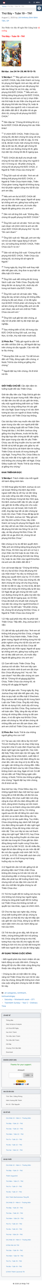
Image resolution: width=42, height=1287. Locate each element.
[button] (39, 8)
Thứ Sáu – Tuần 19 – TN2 (14, 1250)
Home (4, 6)
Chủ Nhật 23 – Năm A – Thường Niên (18, 1118)
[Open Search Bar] (29, 2)
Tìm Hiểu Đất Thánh (12, 1040)
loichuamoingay (8, 996)
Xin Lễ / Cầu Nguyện (13, 1104)
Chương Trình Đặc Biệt (13, 1048)
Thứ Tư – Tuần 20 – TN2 (14, 1224)
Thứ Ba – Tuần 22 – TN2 (14, 1145)
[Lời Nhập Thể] (3, 2)
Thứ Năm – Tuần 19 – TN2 (14, 1256)
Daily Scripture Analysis (14, 1024)
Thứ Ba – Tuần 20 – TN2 (14, 1229)
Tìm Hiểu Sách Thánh (13, 1036)
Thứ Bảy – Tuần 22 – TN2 (14, 1123)
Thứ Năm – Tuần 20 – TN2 (14, 1218)
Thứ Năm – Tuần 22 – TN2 (14, 1134)
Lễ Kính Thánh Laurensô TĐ (15, 1272)
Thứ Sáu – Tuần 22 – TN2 (14, 1129)
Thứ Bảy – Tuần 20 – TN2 (14, 1208)
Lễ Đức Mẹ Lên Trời (12, 1245)
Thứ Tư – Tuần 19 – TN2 (14, 1261)
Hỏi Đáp (8, 1044)
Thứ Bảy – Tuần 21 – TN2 (14, 1170)
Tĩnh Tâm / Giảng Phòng (14, 1096)
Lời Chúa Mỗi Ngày (12, 1028)
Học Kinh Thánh (11, 1032)
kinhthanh (21, 993)
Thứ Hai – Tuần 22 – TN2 (14, 1150)
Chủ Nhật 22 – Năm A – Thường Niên (18, 1165)
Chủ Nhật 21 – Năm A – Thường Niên (18, 1202)
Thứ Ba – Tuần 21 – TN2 (14, 1192)
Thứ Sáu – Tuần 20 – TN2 (14, 1213)
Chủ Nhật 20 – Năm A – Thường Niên (18, 1240)
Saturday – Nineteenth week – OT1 (20, 999)
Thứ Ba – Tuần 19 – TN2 (14, 1266)
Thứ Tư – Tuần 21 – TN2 (14, 1186)
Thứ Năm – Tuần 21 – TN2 (14, 1181)
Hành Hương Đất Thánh (14, 1100)
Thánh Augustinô (12, 1176)
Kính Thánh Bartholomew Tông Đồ (17, 1197)
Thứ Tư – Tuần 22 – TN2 (14, 1139)
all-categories (10, 993)
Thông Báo (9, 1020)
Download (9, 1052)
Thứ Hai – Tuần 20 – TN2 (14, 1234)
